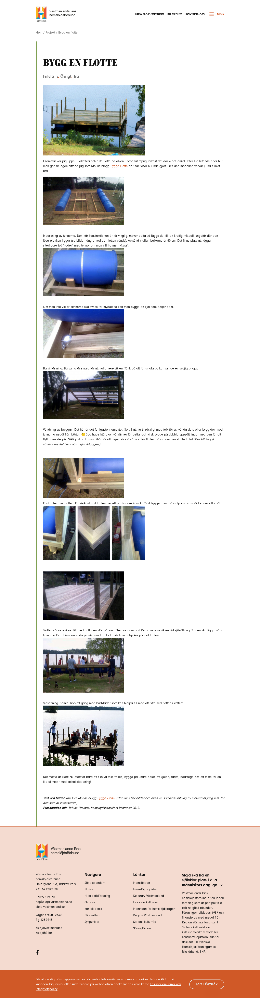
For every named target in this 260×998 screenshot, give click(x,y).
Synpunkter (91, 922)
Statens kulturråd (144, 922)
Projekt (50, 32)
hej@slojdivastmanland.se (54, 902)
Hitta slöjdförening (149, 14)
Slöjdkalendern (94, 883)
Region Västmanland (147, 915)
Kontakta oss (195, 14)
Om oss (89, 902)
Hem (39, 32)
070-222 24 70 (45, 897)
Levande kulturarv (145, 902)
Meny (220, 14)
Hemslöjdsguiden (145, 889)
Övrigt (65, 76)
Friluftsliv (50, 76)
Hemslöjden (141, 883)
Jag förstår (207, 984)
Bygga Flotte (119, 166)
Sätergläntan (142, 928)
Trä (76, 76)
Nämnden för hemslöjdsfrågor (154, 909)
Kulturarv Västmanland (148, 896)
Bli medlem (174, 14)
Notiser (89, 889)
